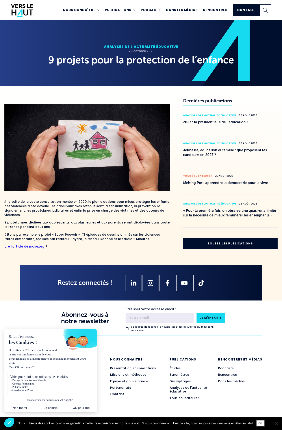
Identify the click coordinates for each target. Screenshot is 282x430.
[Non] (276, 423)
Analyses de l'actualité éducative (141, 46)
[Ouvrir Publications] (134, 10)
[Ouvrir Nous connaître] (98, 10)
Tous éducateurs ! (197, 176)
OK (260, 423)
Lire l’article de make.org (24, 246)
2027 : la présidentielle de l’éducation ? (215, 122)
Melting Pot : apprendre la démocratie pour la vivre (225, 183)
